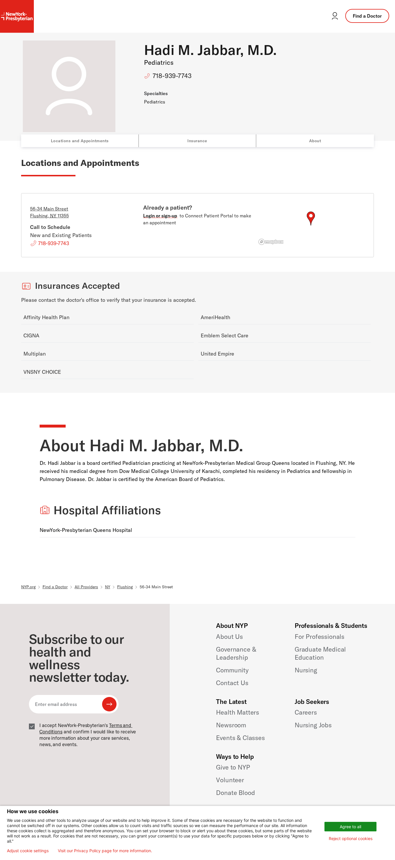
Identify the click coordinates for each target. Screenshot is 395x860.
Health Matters (237, 712)
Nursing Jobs (313, 725)
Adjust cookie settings (28, 850)
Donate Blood (235, 793)
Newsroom (231, 725)
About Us (229, 636)
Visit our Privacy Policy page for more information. (105, 850)
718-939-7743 (172, 76)
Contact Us (232, 683)
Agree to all (350, 826)
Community (232, 670)
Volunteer (230, 780)
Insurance (197, 140)
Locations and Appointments (80, 140)
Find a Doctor (367, 16)
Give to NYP (233, 767)
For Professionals (319, 636)
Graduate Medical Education (320, 653)
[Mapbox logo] (271, 241)
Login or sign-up (160, 216)
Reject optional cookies (350, 838)
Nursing (306, 670)
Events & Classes (240, 738)
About (315, 140)
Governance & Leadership (236, 653)
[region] (310, 225)
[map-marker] (311, 218)
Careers (306, 712)
